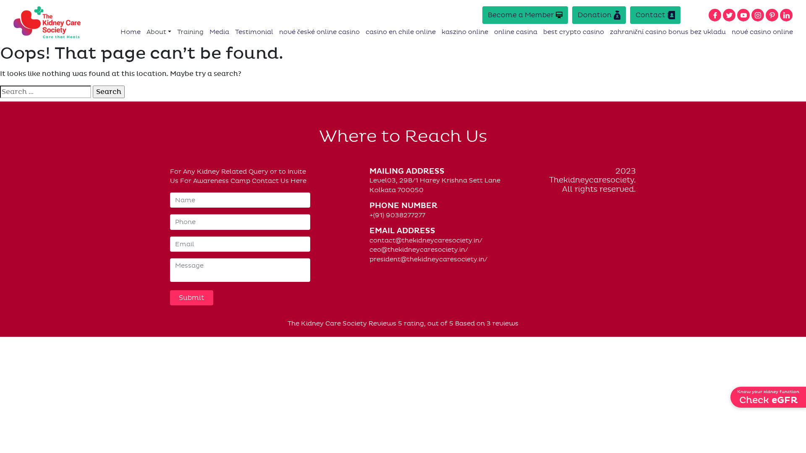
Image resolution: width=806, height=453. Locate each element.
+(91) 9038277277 (397, 215)
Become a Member (521, 15)
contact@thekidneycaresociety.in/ (425, 240)
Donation (595, 15)
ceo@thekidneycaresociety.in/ (418, 249)
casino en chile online (401, 32)
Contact (650, 15)
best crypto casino (573, 32)
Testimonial (254, 32)
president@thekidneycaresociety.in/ (428, 259)
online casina (515, 32)
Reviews (382, 323)
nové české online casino (319, 32)
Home (130, 32)
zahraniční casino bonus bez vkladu (668, 32)
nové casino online (762, 32)
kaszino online (465, 32)
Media (219, 32)
